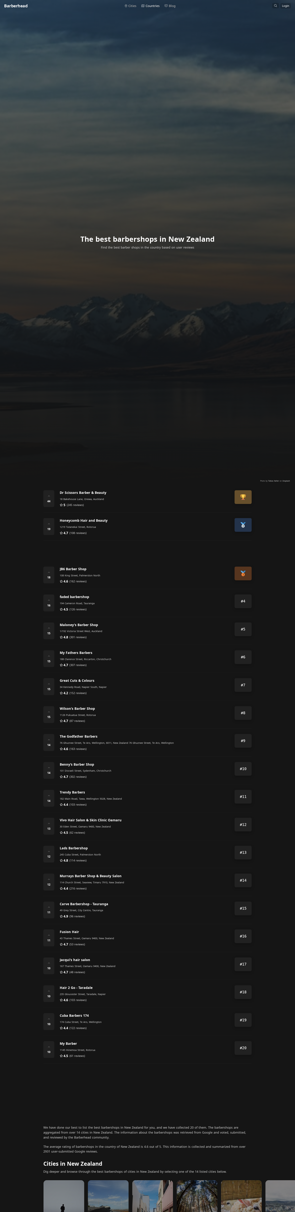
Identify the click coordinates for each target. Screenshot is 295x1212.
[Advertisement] (145, 551)
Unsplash (286, 481)
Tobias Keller (274, 481)
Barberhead (15, 6)
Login (285, 6)
